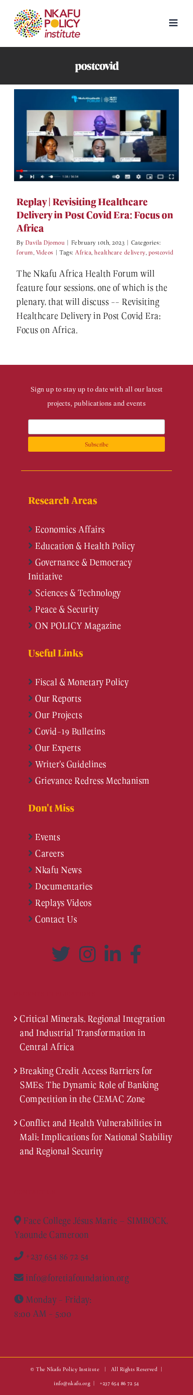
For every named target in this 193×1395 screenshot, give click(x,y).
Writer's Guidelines (69, 764)
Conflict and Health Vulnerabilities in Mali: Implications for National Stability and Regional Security (96, 1136)
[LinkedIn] (114, 954)
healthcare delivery (120, 252)
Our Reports (57, 698)
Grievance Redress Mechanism (91, 780)
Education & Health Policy (84, 545)
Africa (83, 252)
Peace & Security (66, 609)
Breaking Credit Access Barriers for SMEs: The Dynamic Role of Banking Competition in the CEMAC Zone (89, 1084)
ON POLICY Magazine (77, 625)
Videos (44, 252)
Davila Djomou (45, 242)
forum (24, 252)
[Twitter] (63, 954)
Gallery (110, 135)
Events (46, 836)
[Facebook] (135, 954)
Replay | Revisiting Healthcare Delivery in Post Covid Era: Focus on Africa (82, 135)
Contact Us (55, 919)
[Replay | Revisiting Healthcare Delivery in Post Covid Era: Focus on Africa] (96, 135)
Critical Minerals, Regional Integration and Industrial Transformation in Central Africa (92, 1032)
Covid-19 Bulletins (69, 731)
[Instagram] (89, 954)
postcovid (161, 252)
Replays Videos (62, 902)
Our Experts (57, 747)
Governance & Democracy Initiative (80, 569)
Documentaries (63, 886)
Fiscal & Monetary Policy (81, 681)
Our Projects (57, 714)
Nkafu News (57, 869)
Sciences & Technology (77, 592)
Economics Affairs (69, 529)
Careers (48, 853)
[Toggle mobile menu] (174, 23)
